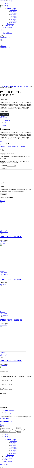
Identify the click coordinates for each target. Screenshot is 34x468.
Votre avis (3, 168)
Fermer (2, 425)
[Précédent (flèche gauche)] (0, 467)
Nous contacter (7, 414)
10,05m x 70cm (24, 86)
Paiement (6, 412)
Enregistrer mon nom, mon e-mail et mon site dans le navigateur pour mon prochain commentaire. (15, 190)
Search (19, 428)
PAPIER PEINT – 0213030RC (11, 361)
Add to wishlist (4, 117)
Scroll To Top (4, 464)
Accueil (2, 86)
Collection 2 (16, 86)
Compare (2, 116)
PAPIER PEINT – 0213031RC (11, 237)
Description (6, 120)
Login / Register (7, 461)
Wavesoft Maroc (4, 418)
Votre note (3, 165)
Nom (2, 183)
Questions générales (8, 410)
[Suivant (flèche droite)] (2, 467)
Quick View (3, 230)
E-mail (2, 186)
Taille (5, 122)
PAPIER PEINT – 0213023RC (11, 279)
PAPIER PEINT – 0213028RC (11, 320)
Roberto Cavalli (8, 86)
